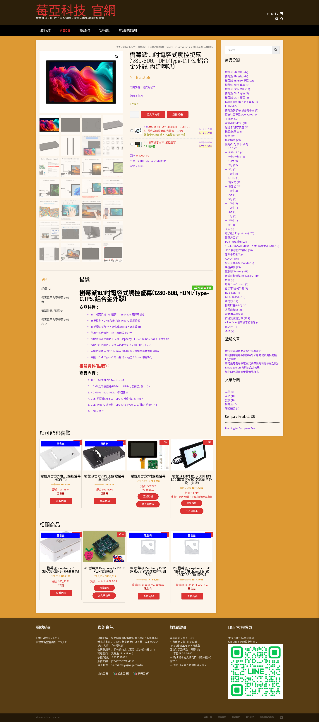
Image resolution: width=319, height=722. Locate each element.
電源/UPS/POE (233, 123)
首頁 (118, 47)
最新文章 (45, 30)
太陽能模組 (231, 309)
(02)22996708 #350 (122, 661)
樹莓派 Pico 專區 (235, 89)
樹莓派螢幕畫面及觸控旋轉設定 (243, 351)
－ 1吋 (228, 216)
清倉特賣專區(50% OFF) (239, 114)
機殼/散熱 (230, 131)
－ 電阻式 (230, 182)
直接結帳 (177, 114)
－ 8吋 (228, 224)
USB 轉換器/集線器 (236, 250)
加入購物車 (153, 114)
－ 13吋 (229, 173)
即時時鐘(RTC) (233, 305)
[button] (116, 56)
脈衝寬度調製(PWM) (237, 263)
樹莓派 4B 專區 (234, 76)
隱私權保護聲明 (128, 30)
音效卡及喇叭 (233, 254)
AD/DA (229, 258)
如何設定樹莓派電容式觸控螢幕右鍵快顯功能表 (252, 363)
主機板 (229, 118)
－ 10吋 (229, 161)
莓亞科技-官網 (76, 10)
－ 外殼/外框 (232, 156)
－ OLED (230, 178)
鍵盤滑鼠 (230, 237)
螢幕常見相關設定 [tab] (52, 310)
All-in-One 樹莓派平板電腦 (240, 322)
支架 (227, 229)
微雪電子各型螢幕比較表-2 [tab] (55, 322)
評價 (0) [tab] (46, 288)
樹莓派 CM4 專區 (235, 97)
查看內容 (61, 501)
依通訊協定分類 (234, 318)
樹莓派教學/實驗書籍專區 (239, 110)
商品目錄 (65, 30)
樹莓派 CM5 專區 (235, 93)
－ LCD (229, 148)
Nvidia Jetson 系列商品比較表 (242, 367)
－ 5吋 (228, 199)
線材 (227, 135)
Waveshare (142, 155)
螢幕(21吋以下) (129, 47)
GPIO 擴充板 (232, 297)
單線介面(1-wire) (234, 284)
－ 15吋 (229, 203)
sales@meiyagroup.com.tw (127, 665)
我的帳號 (104, 30)
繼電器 (229, 301)
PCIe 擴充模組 (233, 241)
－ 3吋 (228, 169)
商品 (227, 396)
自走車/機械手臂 (234, 288)
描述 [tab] (44, 279)
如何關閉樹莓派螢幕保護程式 (242, 371)
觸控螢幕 (230, 408)
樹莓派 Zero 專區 (235, 84)
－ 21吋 (229, 220)
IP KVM (229, 106)
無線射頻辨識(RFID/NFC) (239, 275)
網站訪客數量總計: (47, 642)
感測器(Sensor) (234, 271)
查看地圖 (118, 645)
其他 (227, 331)
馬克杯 (229, 326)
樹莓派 (229, 404)
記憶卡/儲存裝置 (234, 127)
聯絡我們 (85, 30)
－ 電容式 (230, 186)
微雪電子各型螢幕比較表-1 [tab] (55, 300)
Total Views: (43, 638)
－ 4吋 (228, 212)
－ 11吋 (229, 190)
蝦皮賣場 (123, 673)
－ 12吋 (229, 207)
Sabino (47, 717)
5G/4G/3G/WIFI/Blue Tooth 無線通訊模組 (249, 246)
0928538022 (119, 657)
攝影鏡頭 (230, 140)
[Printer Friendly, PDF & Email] (202, 288)
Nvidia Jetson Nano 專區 (239, 101)
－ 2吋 (228, 195)
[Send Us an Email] (276, 18)
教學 (227, 280)
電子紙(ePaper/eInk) (237, 233)
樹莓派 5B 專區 (234, 72)
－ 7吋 (228, 165)
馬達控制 (230, 267)
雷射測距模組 (233, 314)
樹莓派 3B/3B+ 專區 (237, 80)
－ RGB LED (232, 152)
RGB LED (230, 292)
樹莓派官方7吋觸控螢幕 (162, 142)
